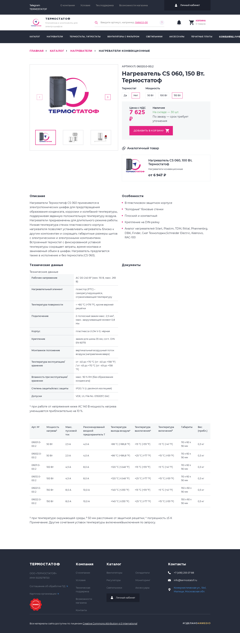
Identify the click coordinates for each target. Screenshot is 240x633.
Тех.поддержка (105, 5)
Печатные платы (201, 36)
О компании (67, 5)
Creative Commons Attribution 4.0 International (110, 623)
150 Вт (177, 95)
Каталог (35, 36)
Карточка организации (43, 593)
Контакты (81, 610)
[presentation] (39, 97)
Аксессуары (176, 36)
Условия (85, 5)
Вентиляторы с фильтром (123, 36)
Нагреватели (55, 36)
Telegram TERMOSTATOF (38, 7)
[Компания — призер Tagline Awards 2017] (36, 604)
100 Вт (163, 95)
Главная (37, 50)
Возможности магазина (133, 5)
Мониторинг (142, 580)
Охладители (142, 572)
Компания (84, 564)
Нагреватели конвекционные (124, 50)
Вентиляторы (114, 572)
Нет (136, 95)
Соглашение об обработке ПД (47, 586)
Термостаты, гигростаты (85, 36)
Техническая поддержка (83, 589)
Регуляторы (113, 580)
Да (125, 95)
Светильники (154, 36)
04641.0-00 (141, 22)
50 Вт (150, 95)
